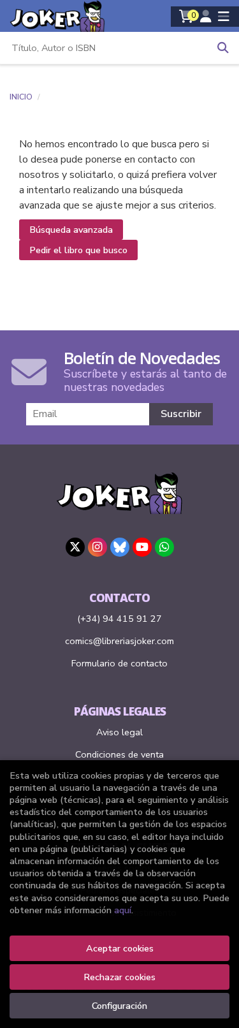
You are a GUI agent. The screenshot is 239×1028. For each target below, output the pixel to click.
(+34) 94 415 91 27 (119, 618)
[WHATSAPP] (164, 547)
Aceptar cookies (120, 948)
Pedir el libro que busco (78, 250)
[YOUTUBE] (142, 547)
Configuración (119, 1005)
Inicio (21, 97)
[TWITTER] (75, 547)
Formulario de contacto (119, 663)
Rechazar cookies (119, 977)
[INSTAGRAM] (97, 547)
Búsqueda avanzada (71, 229)
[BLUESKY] (119, 547)
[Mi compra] (186, 16)
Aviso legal (119, 732)
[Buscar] (223, 48)
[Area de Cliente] (206, 16)
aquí (122, 910)
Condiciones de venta (119, 754)
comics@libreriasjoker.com (119, 641)
